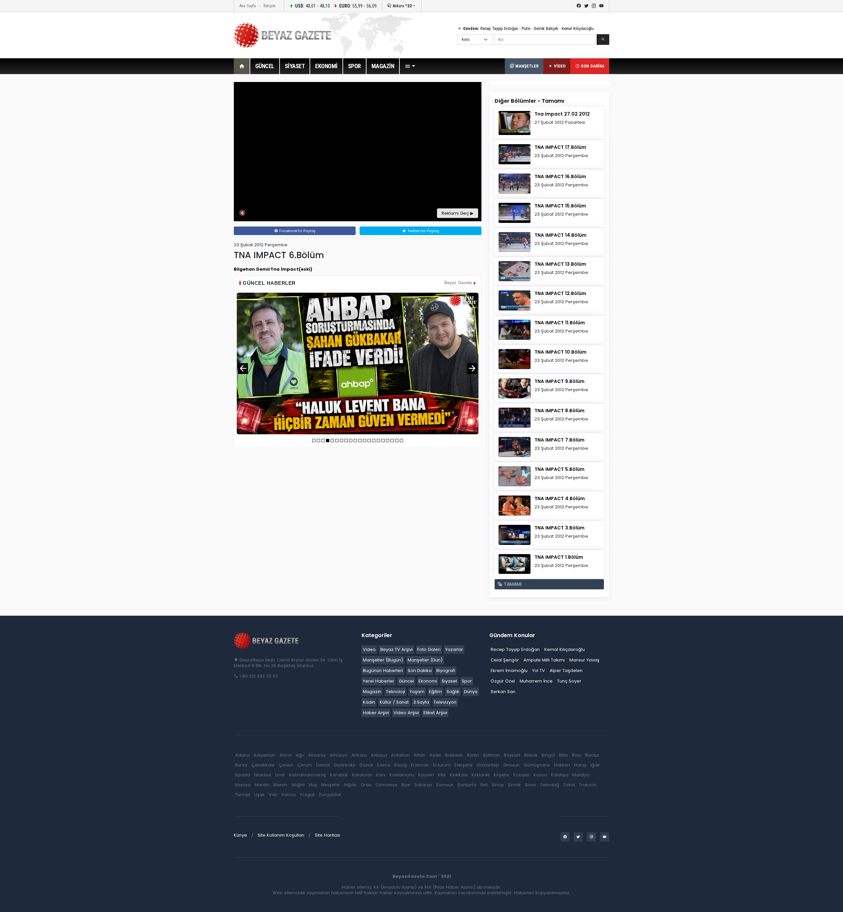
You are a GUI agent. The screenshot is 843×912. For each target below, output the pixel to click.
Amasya (338, 755)
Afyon (286, 755)
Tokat (569, 785)
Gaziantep (488, 765)
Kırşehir (501, 775)
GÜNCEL (264, 66)
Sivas (530, 785)
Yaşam (417, 691)
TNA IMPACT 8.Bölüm (559, 410)
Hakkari (562, 765)
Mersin (280, 785)
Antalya (379, 755)
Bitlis (563, 755)
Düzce (366, 765)
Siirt (484, 785)
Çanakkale (263, 765)
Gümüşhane (537, 765)
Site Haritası (327, 835)
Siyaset (449, 681)
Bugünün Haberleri (383, 670)
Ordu (366, 785)
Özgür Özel (503, 681)
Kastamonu (402, 775)
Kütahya (559, 775)
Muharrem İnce (536, 681)
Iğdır (595, 765)
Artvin (419, 755)
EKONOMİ (326, 66)
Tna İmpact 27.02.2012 (562, 114)
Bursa (241, 765)
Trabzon (588, 785)
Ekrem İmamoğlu (509, 670)
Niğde (350, 785)
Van (273, 794)
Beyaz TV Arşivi (396, 649)
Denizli (323, 765)
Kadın (369, 702)
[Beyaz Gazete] (267, 640)
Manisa (243, 785)
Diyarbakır (345, 765)
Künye (240, 835)
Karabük (339, 775)
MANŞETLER (526, 66)
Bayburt (512, 755)
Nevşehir (330, 785)
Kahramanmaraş (307, 775)
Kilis (442, 775)
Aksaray (317, 755)
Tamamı (553, 101)
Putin (526, 28)
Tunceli (242, 794)
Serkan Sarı (503, 691)
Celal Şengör (505, 660)
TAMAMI (512, 584)
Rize (405, 785)
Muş (313, 785)
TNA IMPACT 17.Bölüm (560, 147)
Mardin (262, 785)
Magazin (372, 691)
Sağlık (453, 691)
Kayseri (426, 775)
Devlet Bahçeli (546, 28)
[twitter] (586, 6)
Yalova (288, 794)
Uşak (259, 794)
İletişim (269, 5)
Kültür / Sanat (394, 702)
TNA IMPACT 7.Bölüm (559, 440)
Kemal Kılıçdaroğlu (578, 28)
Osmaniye (386, 785)
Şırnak (514, 785)
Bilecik (531, 755)
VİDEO (559, 66)
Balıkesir (454, 755)
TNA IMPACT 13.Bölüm (560, 264)
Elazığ (400, 765)
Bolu (576, 755)
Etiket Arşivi (435, 713)
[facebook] (578, 6)
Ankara (401, 5)
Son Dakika (420, 670)
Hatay (580, 765)
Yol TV (538, 670)
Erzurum (441, 765)
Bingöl (548, 755)
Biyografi (445, 670)
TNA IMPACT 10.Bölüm (560, 352)
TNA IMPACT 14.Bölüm (560, 235)
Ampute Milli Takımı (544, 660)
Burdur (592, 755)
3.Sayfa (421, 702)
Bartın (473, 755)
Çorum (304, 765)
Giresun (511, 765)
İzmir (280, 775)
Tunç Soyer (569, 681)
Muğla (298, 785)
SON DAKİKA (592, 66)
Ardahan (400, 755)
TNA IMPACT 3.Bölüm (559, 527)
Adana (242, 755)
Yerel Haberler (378, 681)
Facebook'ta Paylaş (296, 230)
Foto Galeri (429, 649)
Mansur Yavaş (584, 660)
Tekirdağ (549, 785)
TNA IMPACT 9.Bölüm (559, 381)
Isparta (242, 775)
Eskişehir (463, 765)
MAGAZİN (382, 66)
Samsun (444, 785)
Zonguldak (329, 794)
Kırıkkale (459, 775)
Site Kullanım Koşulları (281, 835)
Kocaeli (521, 775)
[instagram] (593, 6)
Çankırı (286, 765)
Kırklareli (481, 775)
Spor (467, 681)
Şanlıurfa (466, 785)
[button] (410, 66)
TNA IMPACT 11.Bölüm (559, 322)
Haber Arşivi (376, 713)
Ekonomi (428, 681)
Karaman (362, 775)
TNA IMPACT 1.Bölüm (558, 557)
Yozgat (307, 794)
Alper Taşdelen (566, 670)
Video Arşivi (406, 713)
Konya (540, 775)
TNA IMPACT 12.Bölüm (560, 293)
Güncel (406, 681)
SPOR (354, 66)
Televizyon (445, 702)
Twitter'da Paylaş (422, 230)
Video (369, 649)
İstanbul (262, 775)
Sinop (498, 785)
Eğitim (435, 691)
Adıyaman (265, 755)
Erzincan (420, 765)
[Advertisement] (197, 181)
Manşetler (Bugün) (383, 660)
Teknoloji (395, 691)
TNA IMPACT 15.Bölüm (560, 205)
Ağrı (300, 755)
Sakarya (423, 785)
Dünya (470, 691)
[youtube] (601, 6)
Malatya (580, 775)
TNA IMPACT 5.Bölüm (559, 469)
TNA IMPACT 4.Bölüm (559, 498)
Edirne (384, 765)
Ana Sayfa (247, 5)
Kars (381, 775)
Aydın (435, 755)
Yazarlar (454, 649)
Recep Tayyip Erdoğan (499, 28)
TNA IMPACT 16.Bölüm (560, 176)
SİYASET (295, 66)
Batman (491, 755)
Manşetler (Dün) (425, 660)
